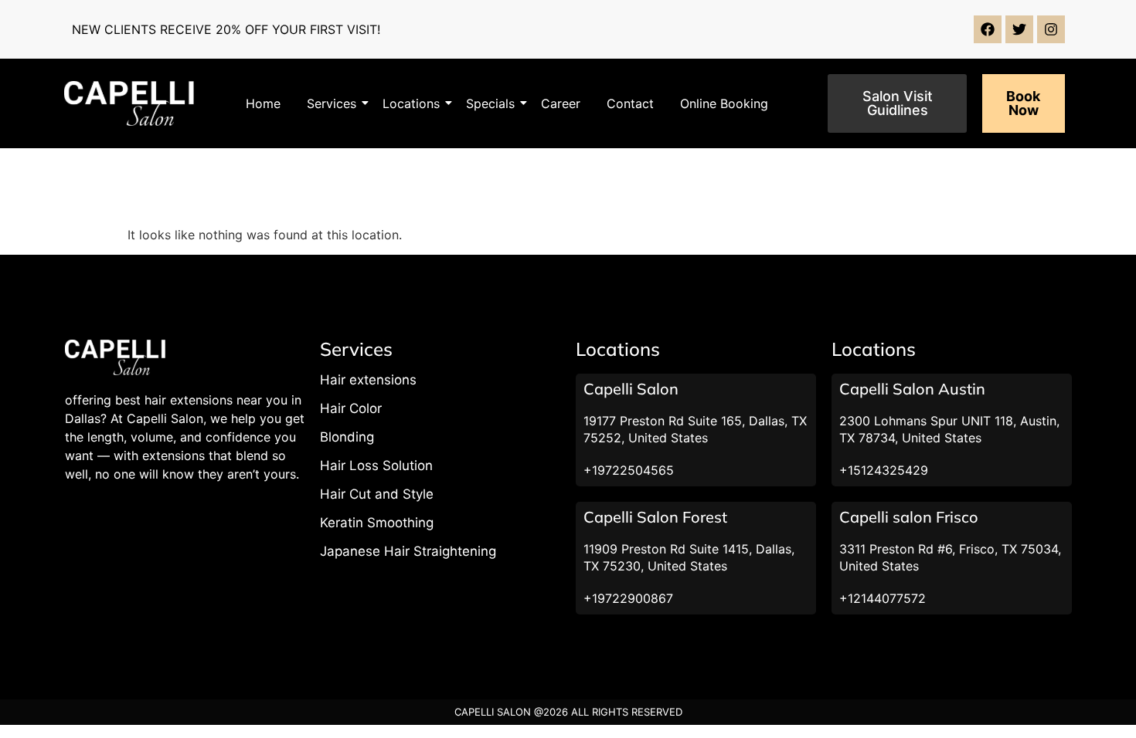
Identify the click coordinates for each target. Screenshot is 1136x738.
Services (331, 103)
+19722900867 (628, 598)
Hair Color (351, 408)
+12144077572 (882, 598)
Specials (490, 103)
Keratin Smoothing (377, 522)
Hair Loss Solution (376, 465)
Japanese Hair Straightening (408, 551)
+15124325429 (883, 470)
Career (560, 103)
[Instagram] (1051, 29)
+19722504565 (628, 470)
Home (263, 103)
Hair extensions (368, 380)
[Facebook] (988, 29)
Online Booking (724, 103)
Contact (630, 103)
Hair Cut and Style (377, 494)
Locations (411, 103)
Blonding (347, 437)
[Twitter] (1019, 29)
